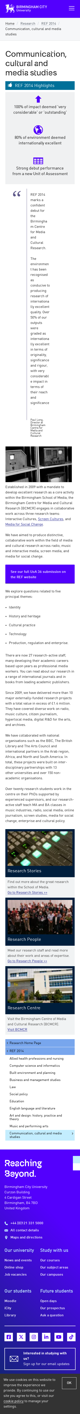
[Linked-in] (46, 1337)
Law (13, 1087)
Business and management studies (35, 1080)
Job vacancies (15, 1275)
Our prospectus (52, 1308)
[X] (21, 1337)
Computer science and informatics (35, 1066)
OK (69, 1383)
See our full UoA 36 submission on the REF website (38, 574)
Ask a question (52, 1315)
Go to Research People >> (27, 961)
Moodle (10, 1301)
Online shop (13, 1267)
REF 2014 (48, 24)
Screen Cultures (50, 519)
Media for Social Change (24, 524)
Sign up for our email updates (46, 1359)
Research (27, 24)
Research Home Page (25, 1043)
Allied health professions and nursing (37, 1058)
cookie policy (14, 1401)
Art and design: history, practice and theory (36, 1117)
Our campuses (51, 1275)
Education (17, 1101)
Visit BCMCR (17, 1030)
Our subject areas (54, 1267)
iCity (7, 1308)
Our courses (50, 1260)
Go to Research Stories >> (27, 893)
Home (9, 24)
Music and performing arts (29, 1126)
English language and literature (32, 1108)
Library (10, 1315)
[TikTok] (71, 1337)
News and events (18, 1260)
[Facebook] (8, 1337)
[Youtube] (58, 1337)
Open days (48, 1301)
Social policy (19, 1094)
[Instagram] (34, 1337)
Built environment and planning (32, 1073)
